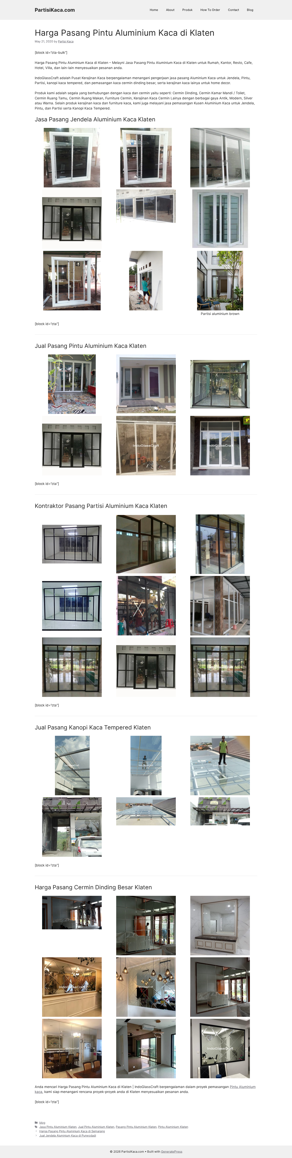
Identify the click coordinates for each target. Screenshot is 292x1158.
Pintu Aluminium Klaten (173, 1126)
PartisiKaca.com (55, 10)
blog (42, 1122)
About (170, 10)
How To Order (210, 10)
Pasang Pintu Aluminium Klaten (136, 1126)
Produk (187, 10)
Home (154, 10)
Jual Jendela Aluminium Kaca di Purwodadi (67, 1135)
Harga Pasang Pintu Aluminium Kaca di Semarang (72, 1131)
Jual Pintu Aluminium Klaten (96, 1126)
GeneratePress (171, 1151)
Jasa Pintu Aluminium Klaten (57, 1126)
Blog (250, 10)
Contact (233, 10)
